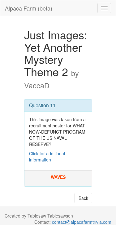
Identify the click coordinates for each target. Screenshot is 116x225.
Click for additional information (47, 156)
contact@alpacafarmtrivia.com (81, 222)
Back (83, 198)
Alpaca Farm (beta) (28, 8)
